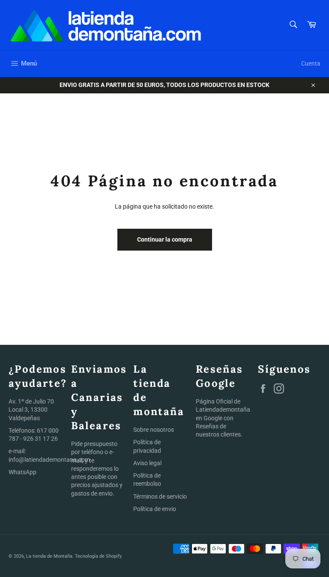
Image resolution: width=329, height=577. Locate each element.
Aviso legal (147, 463)
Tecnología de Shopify (98, 556)
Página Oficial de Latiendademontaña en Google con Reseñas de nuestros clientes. (223, 418)
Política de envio (154, 508)
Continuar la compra (164, 239)
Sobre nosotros (153, 429)
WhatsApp (22, 472)
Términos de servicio (160, 496)
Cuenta (310, 63)
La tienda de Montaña (49, 556)
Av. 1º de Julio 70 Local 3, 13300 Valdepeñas (31, 410)
